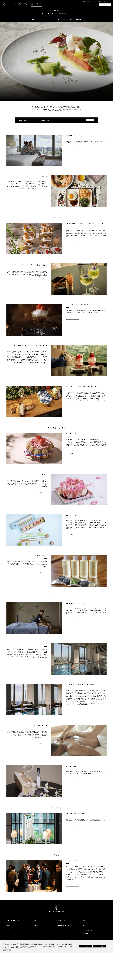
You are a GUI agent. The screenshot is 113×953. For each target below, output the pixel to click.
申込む (90, 120)
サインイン (98, 1)
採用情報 (8, 925)
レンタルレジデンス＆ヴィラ (88, 930)
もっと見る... (79, 6)
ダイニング (40, 19)
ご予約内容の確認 (35, 925)
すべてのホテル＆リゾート (87, 1)
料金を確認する (105, 4)
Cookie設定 (86, 946)
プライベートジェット (87, 922)
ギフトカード (85, 935)
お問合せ (40, 281)
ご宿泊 (19, 6)
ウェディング (69, 19)
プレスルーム (59, 922)
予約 (72, 242)
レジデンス (85, 928)
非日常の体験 (85, 933)
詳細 (72, 148)
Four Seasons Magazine (63, 925)
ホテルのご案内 (13, 6)
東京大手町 (56, 11)
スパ (61, 19)
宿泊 (33, 19)
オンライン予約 (73, 453)
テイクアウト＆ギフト (51, 19)
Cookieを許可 (100, 946)
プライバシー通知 (7, 950)
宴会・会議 (72, 6)
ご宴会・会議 (34, 928)
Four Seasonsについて (11, 922)
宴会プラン (78, 19)
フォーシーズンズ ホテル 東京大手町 (24, 4)
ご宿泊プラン (26, 6)
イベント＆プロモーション (36, 6)
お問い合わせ (8, 928)
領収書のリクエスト (35, 922)
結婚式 (66, 6)
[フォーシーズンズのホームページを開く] (4, 5)
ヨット (84, 925)
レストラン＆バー (48, 6)
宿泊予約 (40, 194)
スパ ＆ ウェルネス (58, 6)
